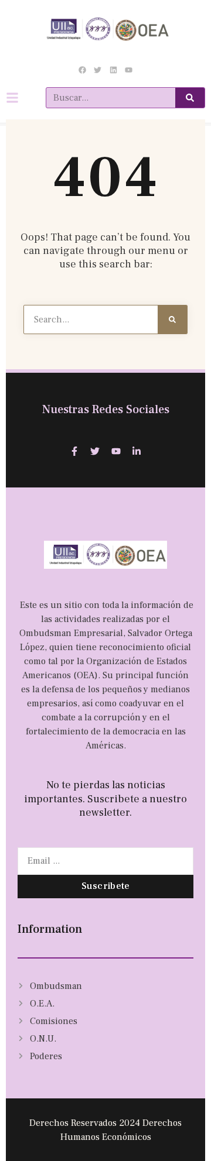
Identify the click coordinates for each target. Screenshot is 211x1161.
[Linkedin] (113, 69)
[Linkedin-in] (137, 451)
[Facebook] (82, 69)
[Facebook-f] (74, 451)
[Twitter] (98, 69)
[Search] (190, 98)
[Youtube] (128, 69)
